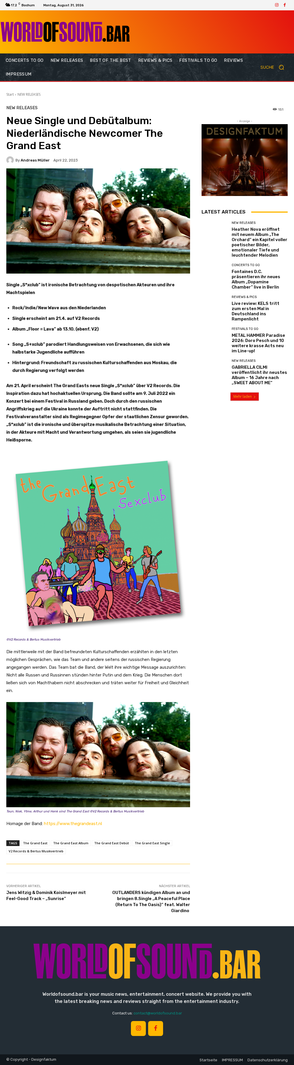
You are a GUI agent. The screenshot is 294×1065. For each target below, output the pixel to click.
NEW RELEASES (29, 94)
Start (10, 94)
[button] (274, 67)
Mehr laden (242, 396)
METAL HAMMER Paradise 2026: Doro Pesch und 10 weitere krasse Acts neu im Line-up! (258, 343)
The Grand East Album (70, 843)
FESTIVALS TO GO (245, 328)
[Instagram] (277, 5)
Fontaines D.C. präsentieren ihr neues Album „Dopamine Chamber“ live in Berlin (256, 279)
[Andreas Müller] (11, 160)
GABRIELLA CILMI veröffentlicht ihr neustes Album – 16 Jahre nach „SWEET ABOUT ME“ (259, 375)
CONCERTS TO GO (246, 265)
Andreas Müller (35, 160)
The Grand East (35, 843)
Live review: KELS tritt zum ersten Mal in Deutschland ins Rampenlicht (255, 311)
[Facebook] (285, 5)
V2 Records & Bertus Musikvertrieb (36, 851)
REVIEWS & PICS (244, 297)
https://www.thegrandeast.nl (72, 823)
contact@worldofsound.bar (158, 1013)
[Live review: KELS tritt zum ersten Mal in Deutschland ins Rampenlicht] (214, 308)
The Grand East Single (152, 843)
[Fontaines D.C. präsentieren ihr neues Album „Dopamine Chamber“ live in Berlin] (214, 276)
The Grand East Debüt (111, 843)
